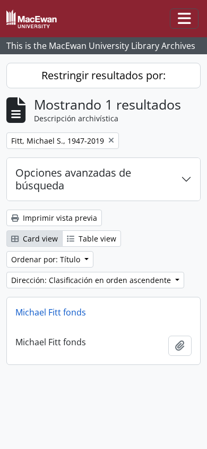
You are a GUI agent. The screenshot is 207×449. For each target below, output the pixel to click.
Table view (96, 239)
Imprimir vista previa (59, 218)
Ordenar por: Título (46, 259)
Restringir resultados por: (103, 75)
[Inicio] (35, 18)
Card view (39, 239)
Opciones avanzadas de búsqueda (73, 179)
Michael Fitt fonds (50, 312)
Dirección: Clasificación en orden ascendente (92, 280)
